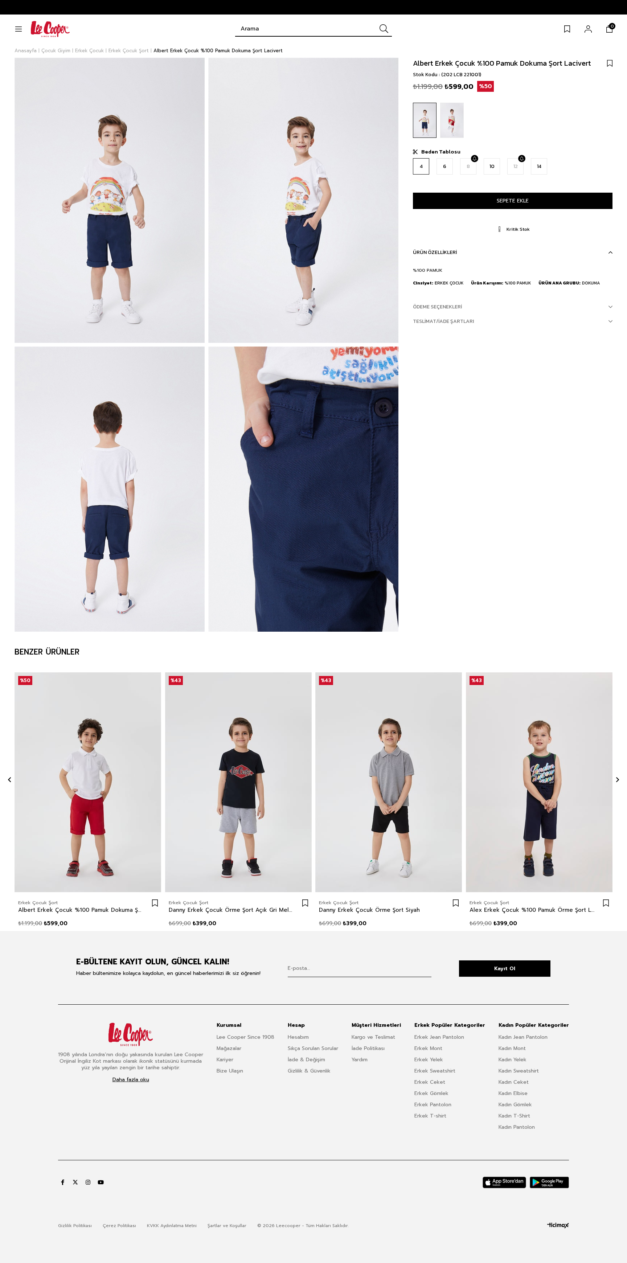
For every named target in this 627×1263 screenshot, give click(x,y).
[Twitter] (75, 1182)
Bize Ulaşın (230, 1071)
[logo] (131, 1034)
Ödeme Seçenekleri (437, 307)
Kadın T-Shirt (514, 1116)
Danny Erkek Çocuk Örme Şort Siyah (369, 910)
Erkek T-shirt (430, 1116)
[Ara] (384, 28)
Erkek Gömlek (431, 1093)
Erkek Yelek (428, 1059)
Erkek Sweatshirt (434, 1071)
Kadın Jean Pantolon (523, 1037)
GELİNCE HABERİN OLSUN (474, 158)
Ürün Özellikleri (435, 252)
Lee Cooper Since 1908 (245, 1037)
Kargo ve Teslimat (373, 1037)
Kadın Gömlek (515, 1104)
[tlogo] (558, 1226)
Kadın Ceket (514, 1082)
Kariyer (225, 1059)
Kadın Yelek (512, 1059)
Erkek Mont (428, 1048)
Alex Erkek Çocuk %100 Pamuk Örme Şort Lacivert (532, 910)
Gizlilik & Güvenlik (309, 1071)
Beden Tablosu (440, 152)
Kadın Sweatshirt (519, 1071)
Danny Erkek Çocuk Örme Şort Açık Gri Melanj (231, 910)
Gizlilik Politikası (75, 1225)
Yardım (360, 1059)
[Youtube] (100, 1182)
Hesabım (298, 1037)
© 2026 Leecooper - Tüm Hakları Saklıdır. (303, 1225)
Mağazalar (229, 1048)
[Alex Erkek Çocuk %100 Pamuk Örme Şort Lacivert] (539, 782)
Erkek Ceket (429, 1082)
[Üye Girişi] (588, 29)
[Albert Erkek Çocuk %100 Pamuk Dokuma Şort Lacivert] (425, 120)
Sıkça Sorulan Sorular (313, 1048)
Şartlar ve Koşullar (227, 1225)
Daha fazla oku (130, 1080)
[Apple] (504, 1182)
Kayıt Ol (504, 968)
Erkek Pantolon (432, 1104)
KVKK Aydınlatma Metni (172, 1225)
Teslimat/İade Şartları (443, 321)
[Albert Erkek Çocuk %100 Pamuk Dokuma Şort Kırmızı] (452, 120)
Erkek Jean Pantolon (439, 1037)
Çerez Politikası (119, 1225)
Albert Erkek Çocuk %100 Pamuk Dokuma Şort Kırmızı (80, 910)
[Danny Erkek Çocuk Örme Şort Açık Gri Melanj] (238, 782)
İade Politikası (368, 1048)
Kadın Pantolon (517, 1127)
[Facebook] (62, 1182)
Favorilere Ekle (155, 903)
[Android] (549, 1182)
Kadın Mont (512, 1048)
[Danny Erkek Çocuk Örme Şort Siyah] (388, 782)
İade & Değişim (306, 1059)
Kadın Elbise (513, 1093)
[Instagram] (88, 1182)
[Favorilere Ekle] (609, 63)
